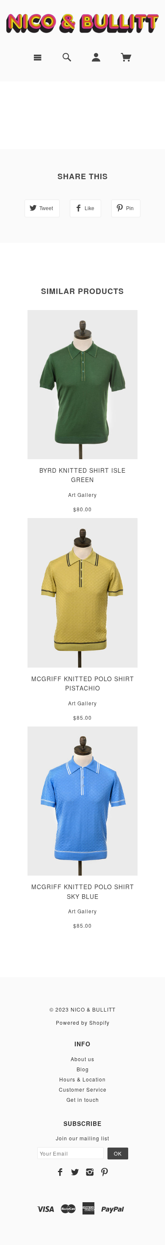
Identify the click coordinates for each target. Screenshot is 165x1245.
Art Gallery (82, 494)
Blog (83, 1069)
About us (82, 1058)
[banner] (82, 23)
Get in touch (82, 1099)
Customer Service (83, 1089)
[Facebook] (60, 1172)
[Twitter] (75, 1172)
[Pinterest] (104, 1172)
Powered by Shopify (83, 1022)
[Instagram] (89, 1172)
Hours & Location (82, 1079)
